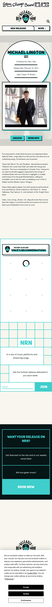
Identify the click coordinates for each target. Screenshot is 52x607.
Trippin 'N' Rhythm (28, 74)
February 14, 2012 (31, 68)
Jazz (34, 61)
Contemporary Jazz (23, 61)
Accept (26, 587)
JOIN (43, 387)
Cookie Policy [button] (32, 573)
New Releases (18, 28)
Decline (26, 594)
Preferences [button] (9, 579)
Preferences (26, 600)
